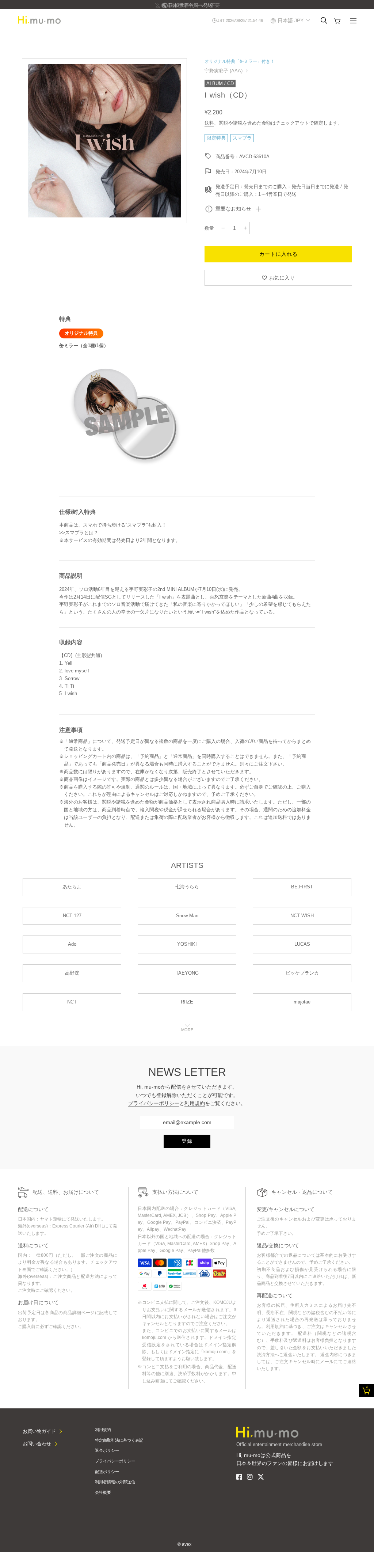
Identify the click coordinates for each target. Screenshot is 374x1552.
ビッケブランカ (302, 973)
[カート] (337, 21)
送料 (209, 123)
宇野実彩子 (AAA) (224, 70)
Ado (72, 944)
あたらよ (71, 886)
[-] (223, 228)
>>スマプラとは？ (78, 532)
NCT (72, 1002)
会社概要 (103, 1492)
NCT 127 (72, 915)
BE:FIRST (302, 886)
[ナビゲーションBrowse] (353, 21)
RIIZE (187, 1002)
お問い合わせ (37, 1443)
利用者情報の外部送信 (115, 1482)
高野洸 (72, 973)
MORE (187, 1030)
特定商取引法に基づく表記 (119, 1440)
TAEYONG (187, 973)
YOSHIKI (187, 944)
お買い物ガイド (39, 1431)
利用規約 (194, 1103)
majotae (302, 1002)
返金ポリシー (107, 1450)
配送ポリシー (107, 1471)
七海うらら (187, 886)
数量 (209, 228)
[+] (245, 228)
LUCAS (302, 944)
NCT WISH (302, 915)
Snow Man (187, 915)
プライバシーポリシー (153, 1103)
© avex (184, 1544)
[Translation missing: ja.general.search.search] (324, 20)
